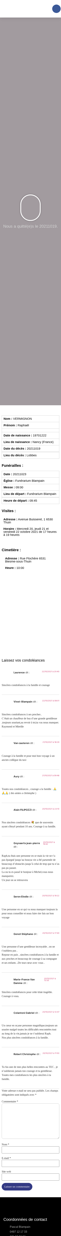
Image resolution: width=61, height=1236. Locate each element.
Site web (6, 1171)
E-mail (6, 1158)
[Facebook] (56, 9)
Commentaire (10, 1101)
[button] (49, 9)
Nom (5, 1144)
